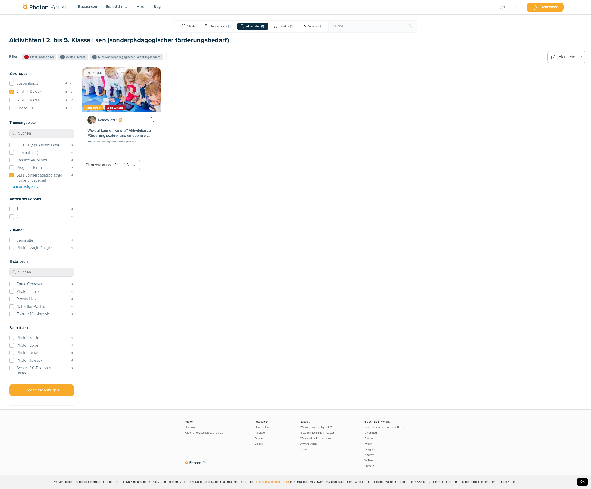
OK (582, 481)
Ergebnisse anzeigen (41, 390)
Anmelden (549, 7)
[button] (41, 83)
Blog (157, 6)
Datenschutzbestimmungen (272, 482)
